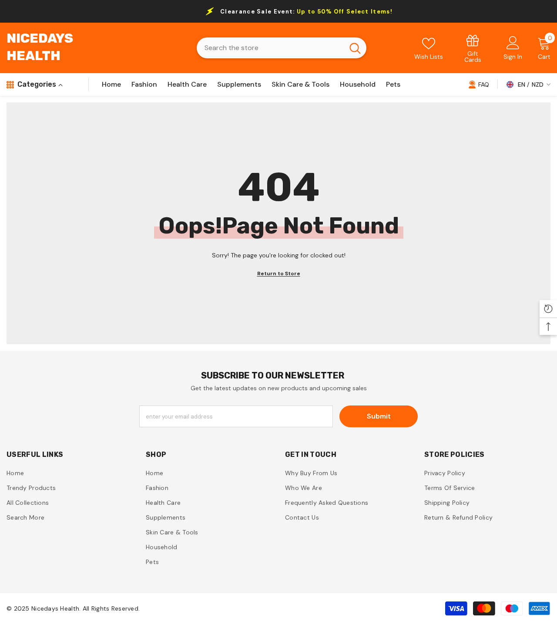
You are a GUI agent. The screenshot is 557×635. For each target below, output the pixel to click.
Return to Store (278, 273)
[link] (472, 48)
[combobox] (270, 47)
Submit (379, 416)
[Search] (281, 47)
